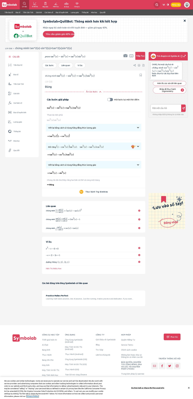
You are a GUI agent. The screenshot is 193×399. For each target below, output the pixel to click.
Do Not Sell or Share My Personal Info (147, 388)
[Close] (189, 388)
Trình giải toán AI (49, 340)
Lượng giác (17, 122)
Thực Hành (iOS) (72, 369)
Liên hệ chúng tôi (103, 355)
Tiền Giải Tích (18, 84)
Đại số (15, 75)
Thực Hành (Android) (74, 354)
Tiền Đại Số (17, 65)
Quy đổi (16, 150)
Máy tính (45, 365)
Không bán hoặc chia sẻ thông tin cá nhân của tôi (132, 356)
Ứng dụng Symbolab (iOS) (76, 359)
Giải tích (16, 94)
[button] (125, 57)
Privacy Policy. (33, 396)
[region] (96, 388)
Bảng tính (46, 350)
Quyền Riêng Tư (128, 340)
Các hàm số (17, 103)
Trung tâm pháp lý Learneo (132, 374)
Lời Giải (8, 48)
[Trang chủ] (24, 342)
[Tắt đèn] (168, 5)
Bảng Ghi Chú (47, 360)
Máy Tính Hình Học (50, 375)
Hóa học (16, 141)
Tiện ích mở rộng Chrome (76, 374)
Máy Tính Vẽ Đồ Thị (50, 370)
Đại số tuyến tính (19, 112)
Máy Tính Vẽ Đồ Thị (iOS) (76, 364)
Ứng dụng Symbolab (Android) (74, 341)
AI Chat (45, 345)
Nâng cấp (176, 5)
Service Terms (127, 345)
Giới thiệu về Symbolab (106, 339)
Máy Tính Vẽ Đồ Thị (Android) (73, 348)
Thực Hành (47, 355)
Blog (98, 345)
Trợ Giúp (99, 350)
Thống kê (17, 131)
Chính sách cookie (129, 350)
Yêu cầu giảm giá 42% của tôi (60, 34)
